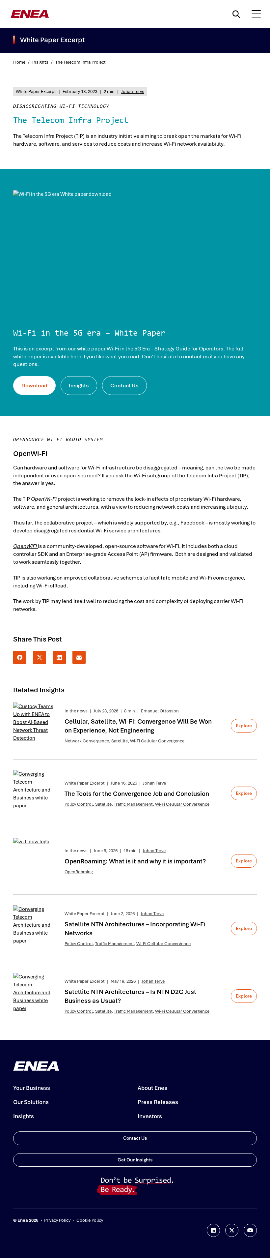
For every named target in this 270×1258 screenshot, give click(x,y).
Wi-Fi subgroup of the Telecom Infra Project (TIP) (191, 475)
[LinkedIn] (59, 657)
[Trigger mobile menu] (256, 14)
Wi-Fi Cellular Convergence (157, 741)
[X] (39, 657)
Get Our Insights (135, 1160)
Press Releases (158, 1102)
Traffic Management (133, 804)
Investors (150, 1116)
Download (34, 385)
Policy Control (79, 804)
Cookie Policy (89, 1220)
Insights (40, 62)
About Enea (153, 1088)
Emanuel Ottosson (160, 711)
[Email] (79, 657)
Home (19, 62)
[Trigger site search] (237, 14)
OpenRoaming (79, 872)
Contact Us (124, 385)
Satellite (119, 741)
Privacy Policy (57, 1220)
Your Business (31, 1088)
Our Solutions (31, 1102)
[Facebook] (19, 657)
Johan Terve (132, 91)
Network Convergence (87, 741)
